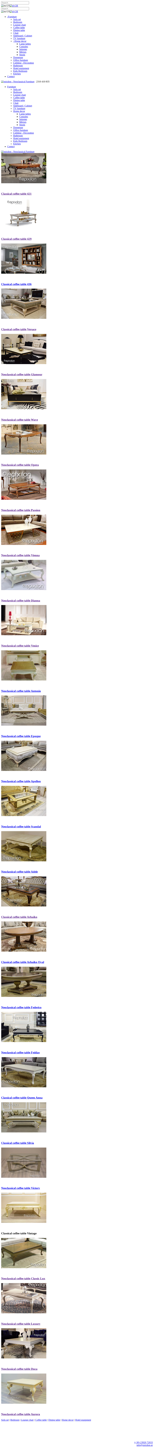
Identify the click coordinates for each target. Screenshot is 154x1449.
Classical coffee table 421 (16, 193)
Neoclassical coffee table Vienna (20, 555)
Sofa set (5, 1420)
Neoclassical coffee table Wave (19, 419)
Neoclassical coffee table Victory (20, 1188)
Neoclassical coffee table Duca (19, 1369)
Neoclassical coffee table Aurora (20, 1414)
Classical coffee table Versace (18, 329)
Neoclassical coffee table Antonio (21, 691)
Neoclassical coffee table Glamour (21, 374)
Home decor (68, 1420)
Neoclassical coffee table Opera (20, 464)
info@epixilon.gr (145, 1445)
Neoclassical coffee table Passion (20, 510)
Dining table (54, 1420)
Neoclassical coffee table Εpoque (21, 736)
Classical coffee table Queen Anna (22, 1097)
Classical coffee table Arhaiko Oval (22, 962)
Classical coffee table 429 (16, 238)
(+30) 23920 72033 (143, 1442)
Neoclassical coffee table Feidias (20, 1052)
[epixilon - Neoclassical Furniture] (17, 81)
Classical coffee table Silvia (17, 1143)
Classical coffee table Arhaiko (19, 917)
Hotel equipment (83, 1420)
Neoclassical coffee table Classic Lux (23, 1278)
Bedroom (14, 1420)
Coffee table (41, 1420)
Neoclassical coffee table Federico (21, 1007)
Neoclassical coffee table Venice (20, 645)
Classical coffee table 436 (16, 284)
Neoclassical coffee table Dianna (20, 600)
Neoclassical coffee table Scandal (21, 826)
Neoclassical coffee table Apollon (21, 781)
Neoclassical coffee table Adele (19, 871)
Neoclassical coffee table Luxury (20, 1323)
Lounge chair (27, 1420)
